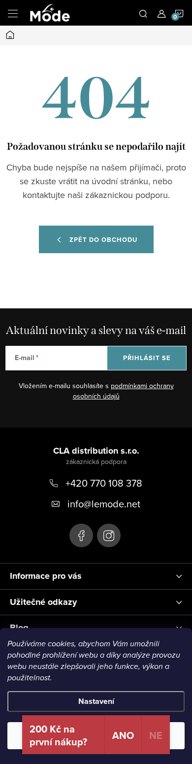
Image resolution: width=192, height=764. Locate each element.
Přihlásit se (147, 358)
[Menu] (13, 13)
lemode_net (109, 535)
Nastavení (96, 701)
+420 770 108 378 (103, 483)
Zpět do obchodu (103, 239)
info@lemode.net (103, 504)
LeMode (81, 535)
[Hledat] (143, 13)
